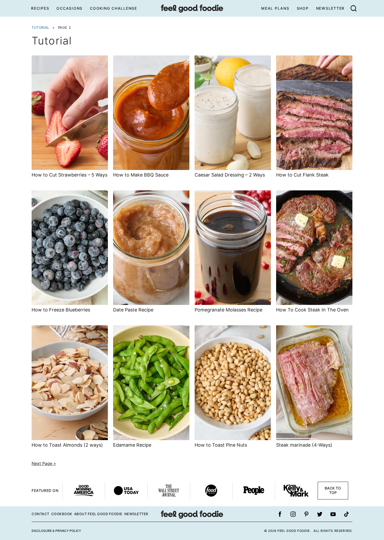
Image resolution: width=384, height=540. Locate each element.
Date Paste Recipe (133, 309)
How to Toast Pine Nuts (221, 445)
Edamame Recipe (132, 445)
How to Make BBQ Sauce (140, 175)
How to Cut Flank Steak (302, 175)
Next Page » (44, 463)
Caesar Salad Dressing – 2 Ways (230, 175)
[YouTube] (333, 514)
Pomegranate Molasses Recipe (228, 309)
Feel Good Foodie (192, 8)
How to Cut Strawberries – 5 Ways (69, 175)
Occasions (69, 8)
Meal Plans (275, 8)
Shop (303, 8)
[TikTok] (346, 514)
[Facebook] (280, 514)
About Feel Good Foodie (98, 514)
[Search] (353, 8)
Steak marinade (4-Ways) (304, 445)
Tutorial (40, 27)
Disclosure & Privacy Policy (56, 531)
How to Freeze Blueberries (61, 309)
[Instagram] (293, 514)
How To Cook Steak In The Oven (312, 309)
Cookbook (61, 514)
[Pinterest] (306, 514)
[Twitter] (320, 514)
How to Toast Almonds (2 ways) (67, 445)
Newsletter (330, 8)
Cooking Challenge (113, 8)
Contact (40, 514)
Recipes (40, 8)
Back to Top (333, 490)
